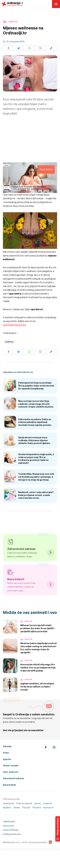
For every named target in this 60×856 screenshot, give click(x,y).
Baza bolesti (9, 785)
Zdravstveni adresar (13, 778)
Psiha (6, 752)
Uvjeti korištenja (10, 830)
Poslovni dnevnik (24, 803)
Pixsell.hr (36, 807)
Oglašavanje (9, 821)
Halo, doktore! (10, 772)
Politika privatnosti (12, 834)
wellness (9, 341)
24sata (16, 807)
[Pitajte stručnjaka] (57, 828)
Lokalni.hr (47, 803)
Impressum (8, 825)
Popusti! (26, 807)
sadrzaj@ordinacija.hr (14, 324)
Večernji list (8, 803)
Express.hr (48, 807)
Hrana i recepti (10, 765)
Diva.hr (37, 803)
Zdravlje (7, 746)
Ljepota (7, 759)
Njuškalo (7, 807)
